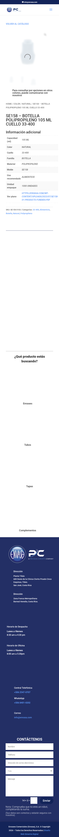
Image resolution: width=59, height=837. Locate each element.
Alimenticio (45, 210)
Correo (17, 713)
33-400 (36, 210)
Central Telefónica (23, 688)
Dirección (18, 571)
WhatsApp (19, 698)
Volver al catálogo (17, 24)
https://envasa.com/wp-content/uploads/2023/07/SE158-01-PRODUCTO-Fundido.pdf (40, 196)
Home (9, 104)
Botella (9, 213)
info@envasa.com (23, 717)
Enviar (46, 800)
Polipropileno (26, 213)
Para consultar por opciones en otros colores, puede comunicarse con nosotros (32, 93)
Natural (26, 104)
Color (17, 104)
